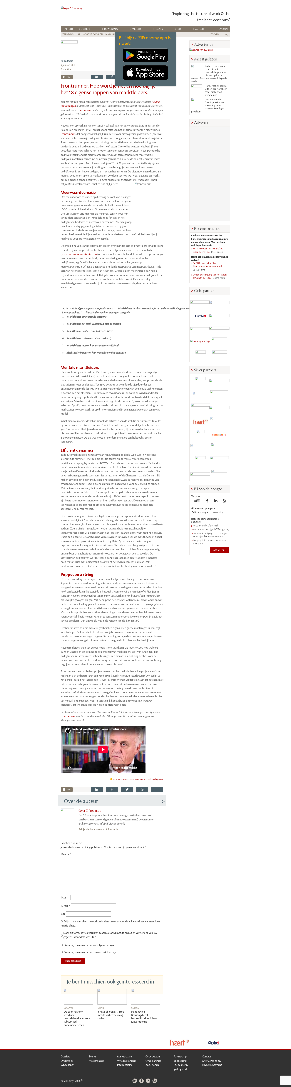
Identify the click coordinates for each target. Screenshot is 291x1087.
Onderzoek (67, 1061)
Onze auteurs (153, 1056)
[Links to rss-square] (224, 501)
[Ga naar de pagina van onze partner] (145, 1042)
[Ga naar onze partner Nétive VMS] (200, 435)
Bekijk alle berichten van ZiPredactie (98, 829)
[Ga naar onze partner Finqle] (200, 302)
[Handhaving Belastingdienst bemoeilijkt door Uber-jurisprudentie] (146, 997)
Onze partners (153, 1061)
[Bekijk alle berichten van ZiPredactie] (69, 48)
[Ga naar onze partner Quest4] (200, 395)
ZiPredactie (67, 61)
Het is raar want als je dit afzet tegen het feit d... (208, 250)
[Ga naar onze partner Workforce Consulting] (219, 395)
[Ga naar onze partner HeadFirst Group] (219, 342)
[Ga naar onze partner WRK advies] (219, 474)
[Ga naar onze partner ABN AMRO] (219, 408)
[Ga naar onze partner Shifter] (200, 408)
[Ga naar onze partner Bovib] (219, 329)
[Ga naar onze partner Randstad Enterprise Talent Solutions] (200, 382)
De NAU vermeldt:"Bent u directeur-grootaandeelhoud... (208, 267)
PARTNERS (136, 29)
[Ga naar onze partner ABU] (219, 448)
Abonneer (218, 550)
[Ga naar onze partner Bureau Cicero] (200, 461)
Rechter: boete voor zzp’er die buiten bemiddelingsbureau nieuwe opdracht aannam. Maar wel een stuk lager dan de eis (209, 74)
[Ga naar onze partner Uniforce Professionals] (219, 461)
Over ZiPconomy (211, 1061)
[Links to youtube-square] (197, 501)
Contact (206, 1056)
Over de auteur (81, 801)
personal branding (151, 779)
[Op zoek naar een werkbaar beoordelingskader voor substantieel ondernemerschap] (78, 997)
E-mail (65, 906)
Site (63, 914)
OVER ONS (224, 29)
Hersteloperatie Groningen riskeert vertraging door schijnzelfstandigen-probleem (208, 105)
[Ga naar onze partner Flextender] (219, 316)
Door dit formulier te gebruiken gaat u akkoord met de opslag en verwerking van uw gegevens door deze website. (110, 935)
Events (92, 1056)
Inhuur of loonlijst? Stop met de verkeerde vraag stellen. (110, 1015)
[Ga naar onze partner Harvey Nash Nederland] (200, 355)
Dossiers (85, 29)
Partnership (180, 1056)
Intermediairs (124, 1065)
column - (69, 1007)
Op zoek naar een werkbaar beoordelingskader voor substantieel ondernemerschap (77, 1018)
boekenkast (122, 779)
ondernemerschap (135, 779)
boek (115, 779)
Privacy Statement (212, 1065)
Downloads (111, 29)
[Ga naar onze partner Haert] (200, 421)
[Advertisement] (210, 173)
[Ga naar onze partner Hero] (219, 355)
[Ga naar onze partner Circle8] (200, 316)
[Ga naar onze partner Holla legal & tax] (219, 421)
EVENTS (159, 29)
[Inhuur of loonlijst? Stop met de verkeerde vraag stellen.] (112, 997)
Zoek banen (152, 1065)
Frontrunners (84, 110)
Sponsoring (180, 1061)
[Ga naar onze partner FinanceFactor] (219, 302)
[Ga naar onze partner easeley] (219, 382)
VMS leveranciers (126, 1061)
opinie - (101, 1007)
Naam (65, 897)
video (161, 779)
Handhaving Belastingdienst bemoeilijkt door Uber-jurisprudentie (144, 1017)
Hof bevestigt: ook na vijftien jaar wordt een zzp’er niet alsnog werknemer (216, 90)
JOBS (179, 29)
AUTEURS (199, 29)
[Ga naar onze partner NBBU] (200, 448)
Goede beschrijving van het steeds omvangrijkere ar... (210, 276)
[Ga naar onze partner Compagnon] (200, 342)
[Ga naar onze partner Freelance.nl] (219, 435)
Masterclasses (96, 1061)
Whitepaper (67, 1065)
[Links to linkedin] (215, 501)
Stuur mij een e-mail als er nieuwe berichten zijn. (90, 952)
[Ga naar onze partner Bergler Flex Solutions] (200, 474)
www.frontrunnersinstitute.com (79, 254)
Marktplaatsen (125, 1056)
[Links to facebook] (207, 501)
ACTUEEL (69, 29)
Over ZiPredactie (90, 811)
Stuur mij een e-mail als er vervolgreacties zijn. (89, 945)
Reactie (66, 854)
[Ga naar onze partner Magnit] (200, 329)
